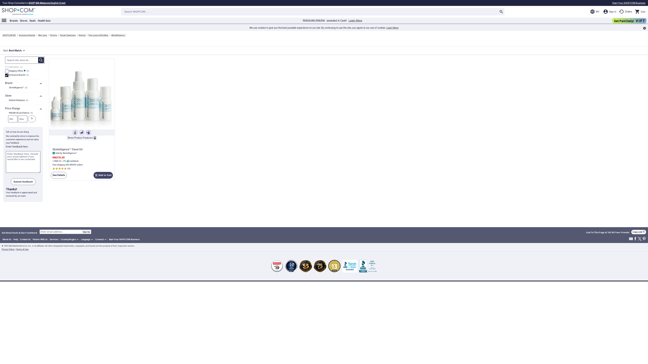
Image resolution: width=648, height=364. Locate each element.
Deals (33, 20)
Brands (14, 20)
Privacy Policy (8, 249)
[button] (70, 239)
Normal (82, 35)
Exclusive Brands (27, 35)
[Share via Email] (631, 239)
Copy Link (639, 232)
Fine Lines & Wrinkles (98, 35)
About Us (6, 239)
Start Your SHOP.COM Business (628, 3)
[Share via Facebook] (635, 239)
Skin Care (42, 35)
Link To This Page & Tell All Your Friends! (607, 232)
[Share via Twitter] (640, 239)
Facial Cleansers (68, 35)
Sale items (15, 67)
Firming (53, 35)
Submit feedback (23, 181)
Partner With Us (40, 239)
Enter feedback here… (17, 146)
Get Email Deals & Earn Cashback (19, 233)
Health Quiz (44, 20)
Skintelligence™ (118, 35)
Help (15, 239)
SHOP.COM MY (9, 35)
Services (54, 239)
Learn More (355, 20)
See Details (58, 176)
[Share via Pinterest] (644, 239)
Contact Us (25, 239)
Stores (24, 20)
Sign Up (86, 232)
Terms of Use (22, 249)
